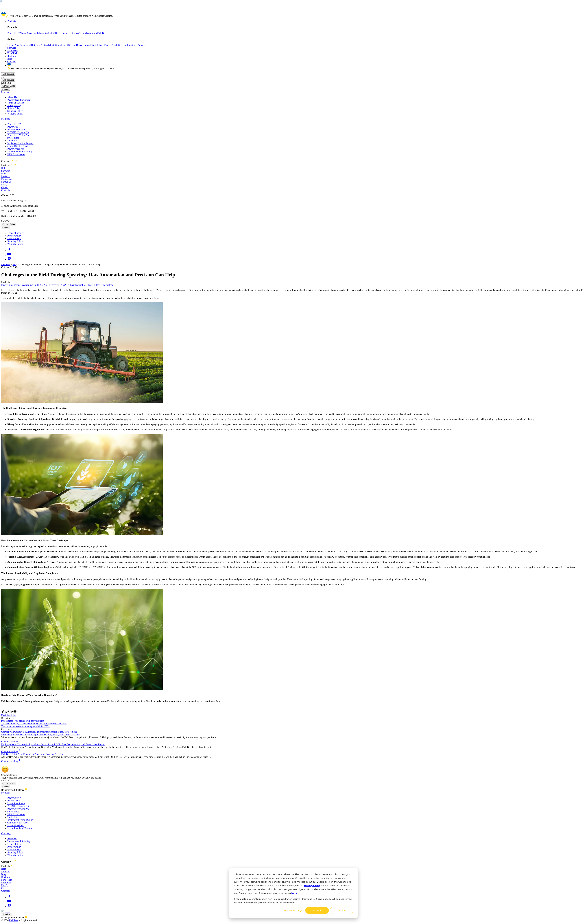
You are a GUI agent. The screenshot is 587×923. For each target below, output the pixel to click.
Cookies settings (292, 910)
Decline (342, 910)
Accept (317, 910)
